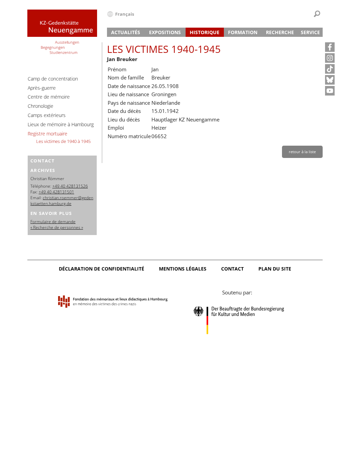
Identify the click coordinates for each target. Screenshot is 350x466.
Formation (242, 32)
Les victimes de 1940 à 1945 (63, 141)
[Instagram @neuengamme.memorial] (330, 58)
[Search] (317, 14)
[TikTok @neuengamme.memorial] (330, 69)
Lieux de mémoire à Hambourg (61, 124)
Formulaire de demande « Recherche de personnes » (56, 224)
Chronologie (40, 106)
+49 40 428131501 (56, 192)
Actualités (125, 32)
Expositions (165, 32)
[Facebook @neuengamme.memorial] (330, 47)
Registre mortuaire (47, 133)
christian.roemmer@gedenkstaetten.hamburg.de (61, 200)
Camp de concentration (53, 78)
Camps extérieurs (47, 115)
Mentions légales (182, 268)
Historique (204, 32)
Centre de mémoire (49, 96)
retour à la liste (302, 151)
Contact (232, 268)
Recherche (280, 32)
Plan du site (274, 268)
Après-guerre (42, 88)
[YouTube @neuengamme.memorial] (330, 91)
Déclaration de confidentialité (101, 268)
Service (310, 32)
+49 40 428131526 (70, 186)
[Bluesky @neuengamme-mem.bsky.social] (330, 80)
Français (124, 14)
